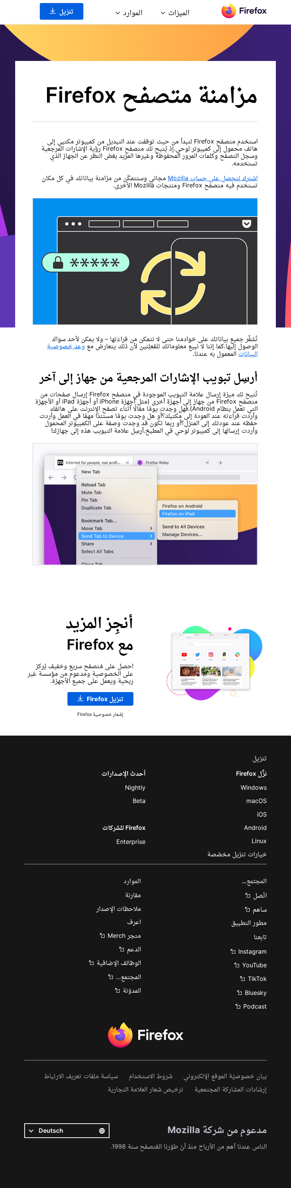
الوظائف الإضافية (119, 963)
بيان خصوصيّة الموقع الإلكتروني (225, 1076)
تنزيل (66, 11)
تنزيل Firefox (104, 699)
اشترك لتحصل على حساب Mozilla (213, 178)
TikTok (257, 978)
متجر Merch (124, 935)
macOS (256, 800)
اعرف (134, 922)
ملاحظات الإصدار (118, 908)
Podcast (255, 1006)
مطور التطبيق (249, 922)
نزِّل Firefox (251, 773)
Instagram (252, 951)
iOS (262, 814)
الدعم (134, 949)
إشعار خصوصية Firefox (100, 714)
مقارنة (133, 895)
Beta (139, 800)
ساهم (260, 909)
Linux (259, 841)
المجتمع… (128, 977)
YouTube (254, 965)
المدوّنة (132, 990)
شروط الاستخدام (150, 1076)
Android (255, 827)
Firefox (145, 1035)
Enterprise (131, 841)
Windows (254, 787)
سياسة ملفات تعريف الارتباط (81, 1076)
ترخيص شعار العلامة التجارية (145, 1089)
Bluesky (256, 992)
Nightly (135, 787)
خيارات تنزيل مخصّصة (237, 854)
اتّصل (260, 895)
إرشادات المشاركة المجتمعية (230, 1089)
